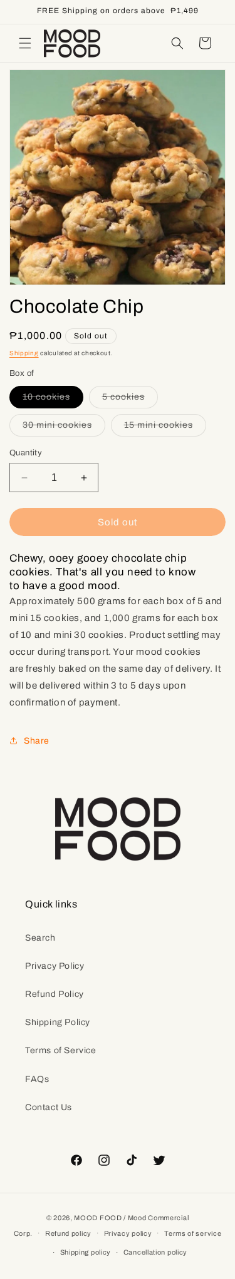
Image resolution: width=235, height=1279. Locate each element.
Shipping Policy (57, 1022)
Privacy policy (128, 1233)
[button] (25, 43)
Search (40, 938)
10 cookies (53, 400)
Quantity (25, 452)
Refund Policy (54, 994)
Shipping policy (86, 1252)
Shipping (24, 353)
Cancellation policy (155, 1252)
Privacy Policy (54, 966)
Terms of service (192, 1233)
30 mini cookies (64, 428)
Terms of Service (61, 1050)
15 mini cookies (165, 428)
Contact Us (48, 1107)
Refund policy (68, 1233)
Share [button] (37, 741)
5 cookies (130, 400)
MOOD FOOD (98, 1217)
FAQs (37, 1079)
